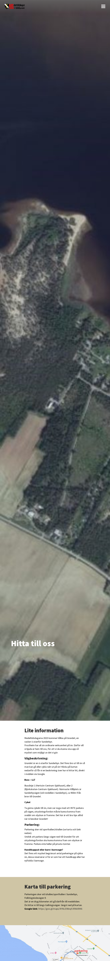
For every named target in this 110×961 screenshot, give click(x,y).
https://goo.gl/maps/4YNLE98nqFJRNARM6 (60, 908)
